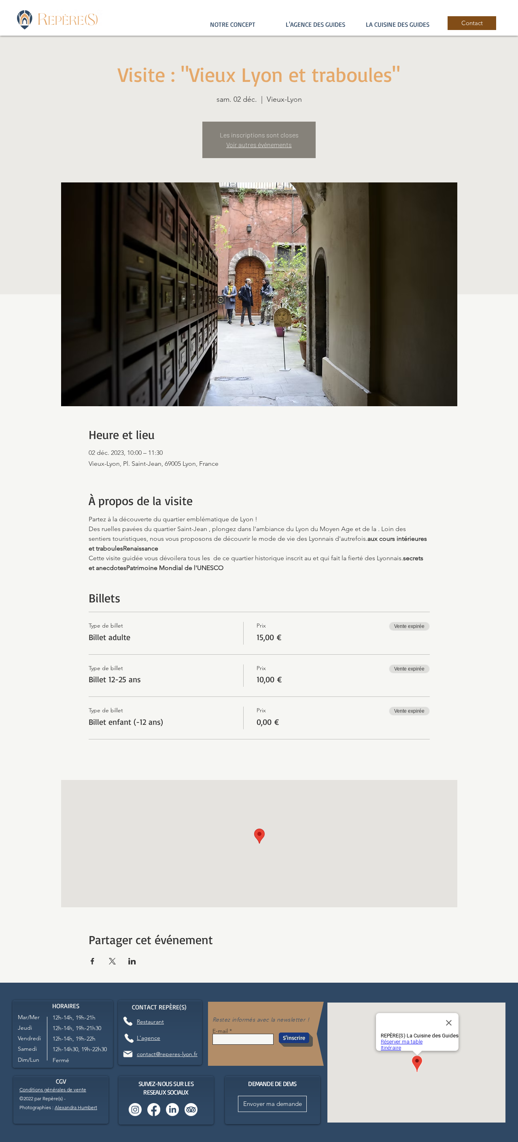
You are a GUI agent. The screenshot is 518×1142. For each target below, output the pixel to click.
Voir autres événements (259, 144)
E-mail (220, 1031)
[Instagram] (135, 1109)
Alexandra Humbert (76, 1107)
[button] (315, 24)
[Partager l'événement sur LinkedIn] (132, 961)
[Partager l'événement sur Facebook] (92, 961)
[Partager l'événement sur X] (112, 961)
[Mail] (128, 1054)
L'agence (148, 1037)
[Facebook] (153, 1109)
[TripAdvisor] (191, 1109)
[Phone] (127, 1021)
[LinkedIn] (172, 1109)
